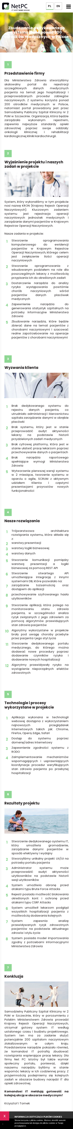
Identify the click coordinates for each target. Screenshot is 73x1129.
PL (49, 6)
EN (58, 6)
